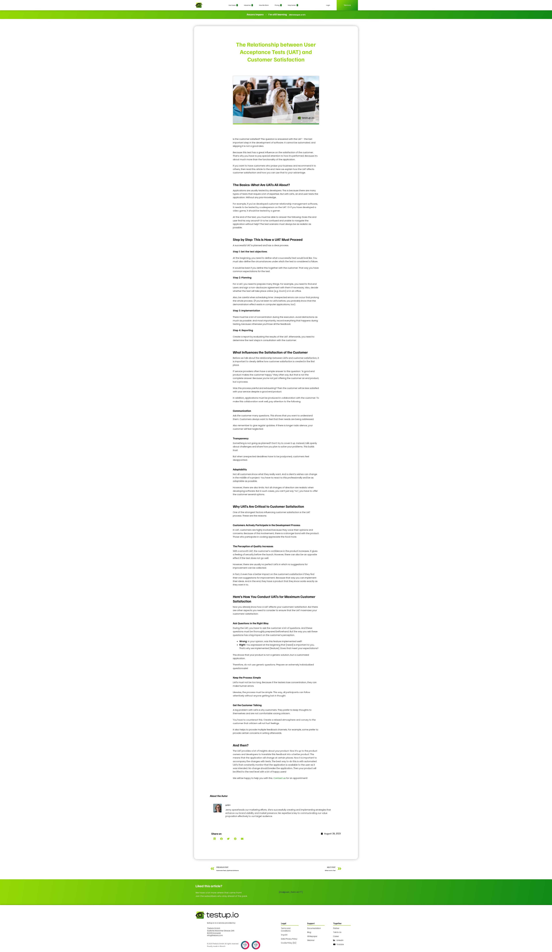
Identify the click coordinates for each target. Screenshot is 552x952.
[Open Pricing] (281, 5)
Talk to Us (347, 5)
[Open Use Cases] (237, 5)
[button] (214, 838)
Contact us (279, 778)
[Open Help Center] (297, 5)
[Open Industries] (252, 5)
